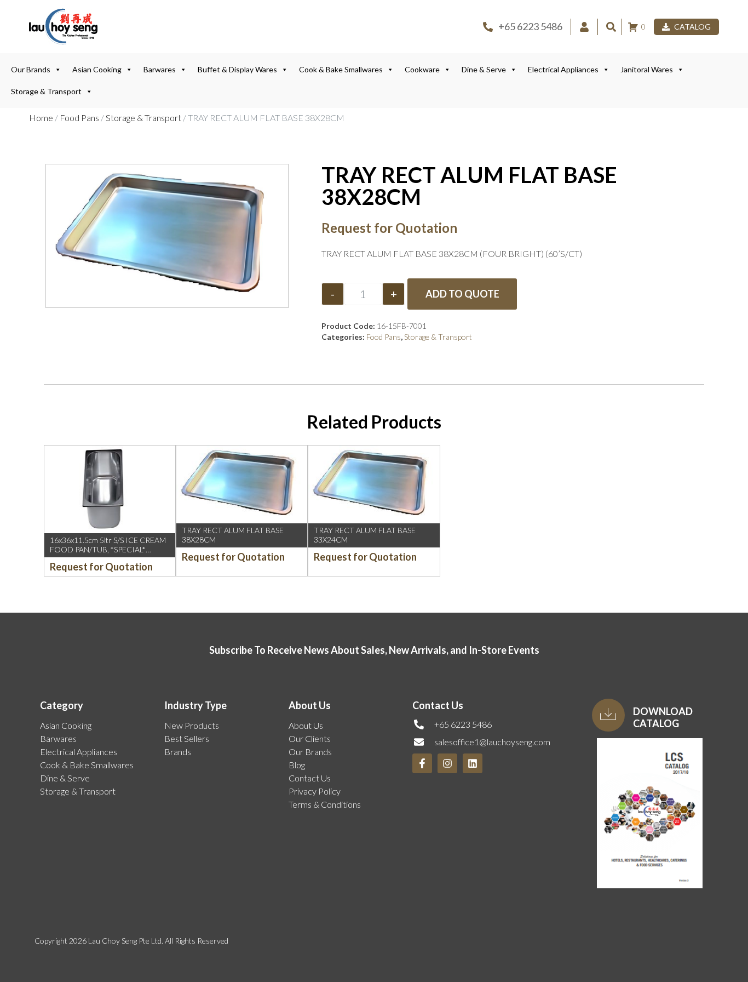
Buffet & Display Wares (237, 69)
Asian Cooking (97, 69)
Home (41, 117)
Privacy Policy (315, 791)
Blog (297, 765)
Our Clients (310, 738)
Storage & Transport (46, 91)
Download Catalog (663, 717)
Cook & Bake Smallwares (341, 69)
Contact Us (310, 778)
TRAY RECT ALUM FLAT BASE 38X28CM (233, 535)
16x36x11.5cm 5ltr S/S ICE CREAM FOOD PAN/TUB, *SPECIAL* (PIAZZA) (108, 549)
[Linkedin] (472, 763)
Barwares (159, 69)
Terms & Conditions (325, 804)
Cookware (422, 69)
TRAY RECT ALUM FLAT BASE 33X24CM (365, 535)
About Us (306, 725)
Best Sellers (186, 738)
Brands (177, 751)
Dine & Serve (484, 69)
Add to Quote (462, 294)
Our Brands (30, 69)
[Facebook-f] (422, 763)
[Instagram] (447, 763)
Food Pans (79, 117)
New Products (191, 725)
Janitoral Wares (646, 69)
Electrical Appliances (563, 69)
